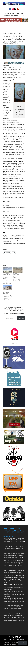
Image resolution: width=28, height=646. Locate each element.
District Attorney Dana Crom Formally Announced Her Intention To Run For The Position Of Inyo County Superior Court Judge (14, 574)
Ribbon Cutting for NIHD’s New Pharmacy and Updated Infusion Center (14, 581)
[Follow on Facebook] (10, 9)
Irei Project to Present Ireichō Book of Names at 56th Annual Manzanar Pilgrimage (7, 277)
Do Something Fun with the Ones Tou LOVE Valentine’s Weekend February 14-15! (13, 565)
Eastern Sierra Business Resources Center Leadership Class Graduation (14, 587)
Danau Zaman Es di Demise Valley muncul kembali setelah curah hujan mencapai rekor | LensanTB (14, 600)
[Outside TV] (14, 501)
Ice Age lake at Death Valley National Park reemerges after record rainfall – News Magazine (13, 593)
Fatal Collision (19, 555)
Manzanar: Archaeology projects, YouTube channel (17, 275)
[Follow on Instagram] (13, 9)
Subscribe (21, 318)
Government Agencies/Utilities (9, 43)
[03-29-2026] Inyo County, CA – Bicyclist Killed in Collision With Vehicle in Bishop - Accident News (14, 546)
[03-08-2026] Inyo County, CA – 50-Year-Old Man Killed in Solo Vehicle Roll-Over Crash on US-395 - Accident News (14, 553)
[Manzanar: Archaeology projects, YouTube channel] (17, 270)
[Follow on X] (15, 9)
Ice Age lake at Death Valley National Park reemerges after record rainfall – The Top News (13, 607)
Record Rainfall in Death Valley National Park (14, 615)
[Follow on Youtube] (18, 9)
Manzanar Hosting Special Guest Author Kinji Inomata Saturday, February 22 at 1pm (7, 293)
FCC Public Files (14, 343)
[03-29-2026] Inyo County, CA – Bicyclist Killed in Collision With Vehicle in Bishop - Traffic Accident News (14, 540)
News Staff (7, 41)
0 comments (16, 43)
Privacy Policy (6, 644)
